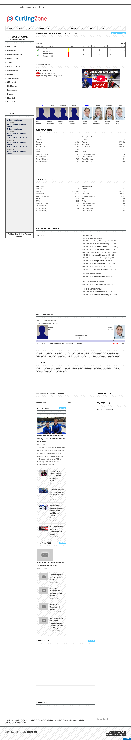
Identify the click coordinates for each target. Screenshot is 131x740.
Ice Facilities (105, 28)
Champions (11, 50)
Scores (51, 28)
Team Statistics (13, 78)
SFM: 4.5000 (11, 82)
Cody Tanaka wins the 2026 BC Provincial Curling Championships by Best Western (56, 623)
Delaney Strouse (101, 252)
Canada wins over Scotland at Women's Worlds (51, 564)
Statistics (77, 369)
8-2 (123, 343)
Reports (10, 94)
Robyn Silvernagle (100, 241)
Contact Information (14, 54)
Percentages (12, 90)
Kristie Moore (99, 255)
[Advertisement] (19, 193)
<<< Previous (41, 402)
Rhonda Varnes (99, 263)
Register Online (13, 58)
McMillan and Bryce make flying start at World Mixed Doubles (51, 438)
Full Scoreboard (14, 234)
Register (36, 7)
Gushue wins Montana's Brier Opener (55, 606)
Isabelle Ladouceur (101, 294)
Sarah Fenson (100, 292)
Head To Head (12, 102)
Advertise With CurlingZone (115, 735)
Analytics (73, 28)
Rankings (20, 28)
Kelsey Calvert (99, 258)
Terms (111, 732)
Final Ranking (12, 86)
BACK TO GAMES (44, 64)
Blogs (93, 28)
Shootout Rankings (57, 356)
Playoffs (10, 126)
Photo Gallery (12, 98)
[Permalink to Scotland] (43, 490)
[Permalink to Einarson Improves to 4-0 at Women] (43, 576)
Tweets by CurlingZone (105, 409)
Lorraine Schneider (101, 269)
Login (42, 7)
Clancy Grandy (48, 54)
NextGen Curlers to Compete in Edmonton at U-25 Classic (57, 530)
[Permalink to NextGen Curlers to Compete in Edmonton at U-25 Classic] (43, 528)
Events (31, 28)
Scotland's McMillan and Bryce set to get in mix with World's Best (57, 493)
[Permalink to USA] (43, 506)
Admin (123, 43)
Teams (41, 28)
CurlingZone (32, 732)
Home (9, 28)
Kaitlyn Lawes (99, 260)
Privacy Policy (120, 732)
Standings (22, 124)
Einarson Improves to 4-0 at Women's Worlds (56, 577)
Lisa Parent (47, 49)
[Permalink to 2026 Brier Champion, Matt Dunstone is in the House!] (43, 590)
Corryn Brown (99, 249)
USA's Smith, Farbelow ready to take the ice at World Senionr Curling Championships (56, 512)
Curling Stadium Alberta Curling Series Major (66, 343)
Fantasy (61, 28)
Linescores (11, 74)
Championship (12, 70)
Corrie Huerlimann (100, 246)
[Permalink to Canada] (43, 472)
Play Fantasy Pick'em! (23, 235)
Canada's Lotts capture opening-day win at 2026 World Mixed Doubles (56, 476)
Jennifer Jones (99, 284)
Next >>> (71, 402)
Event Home (11, 46)
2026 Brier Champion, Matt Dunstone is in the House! (56, 592)
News (84, 28)
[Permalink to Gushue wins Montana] (43, 606)
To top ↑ (126, 739)
